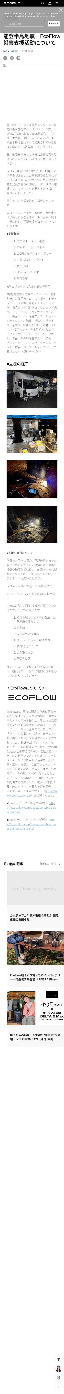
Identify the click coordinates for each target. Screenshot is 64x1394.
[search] (42, 3)
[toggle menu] (56, 3)
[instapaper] (18, 58)
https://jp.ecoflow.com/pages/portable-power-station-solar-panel (31, 823)
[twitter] (12, 58)
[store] (49, 3)
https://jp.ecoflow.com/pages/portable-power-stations (31, 807)
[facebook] (5, 58)
